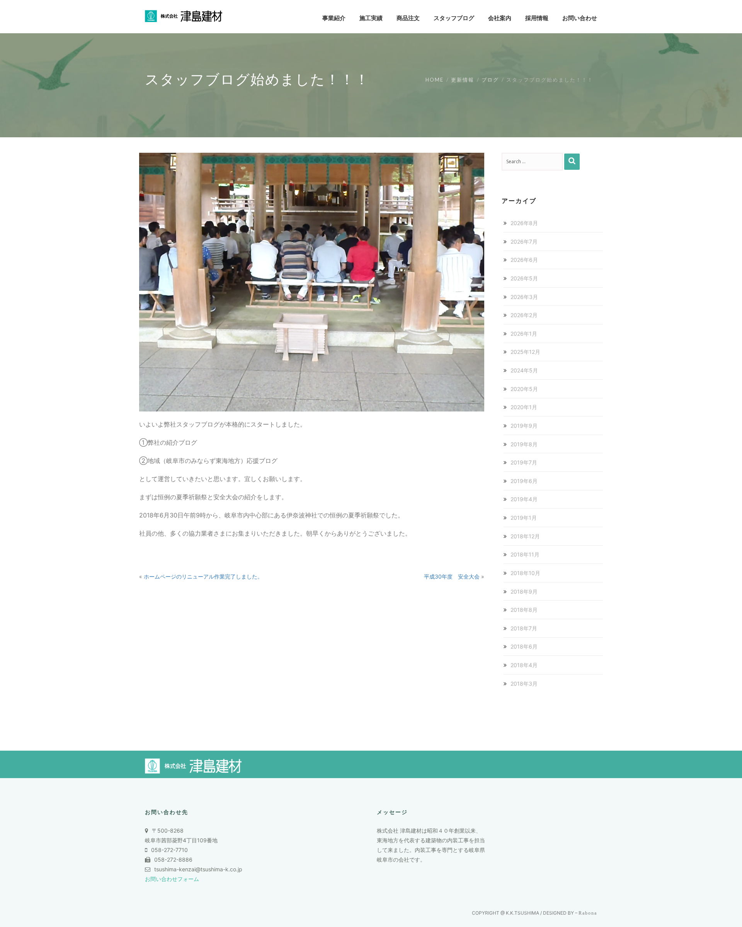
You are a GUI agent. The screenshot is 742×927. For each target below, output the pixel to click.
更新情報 (462, 80)
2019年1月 (524, 517)
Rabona (588, 913)
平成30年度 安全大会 (452, 576)
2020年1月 (524, 407)
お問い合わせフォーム (172, 879)
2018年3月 (524, 683)
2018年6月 (524, 646)
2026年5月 (524, 278)
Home (434, 80)
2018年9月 (524, 591)
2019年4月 (524, 499)
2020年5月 (524, 389)
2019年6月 (524, 481)
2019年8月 (524, 444)
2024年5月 (524, 370)
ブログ (490, 80)
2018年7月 (524, 628)
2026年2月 (524, 315)
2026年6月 (524, 259)
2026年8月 (524, 223)
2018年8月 (524, 609)
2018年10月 (525, 573)
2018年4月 (524, 665)
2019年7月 (524, 462)
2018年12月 (525, 536)
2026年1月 (524, 333)
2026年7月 (524, 241)
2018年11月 (525, 554)
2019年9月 (524, 425)
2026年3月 (524, 297)
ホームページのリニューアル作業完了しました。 (203, 576)
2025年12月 (525, 351)
